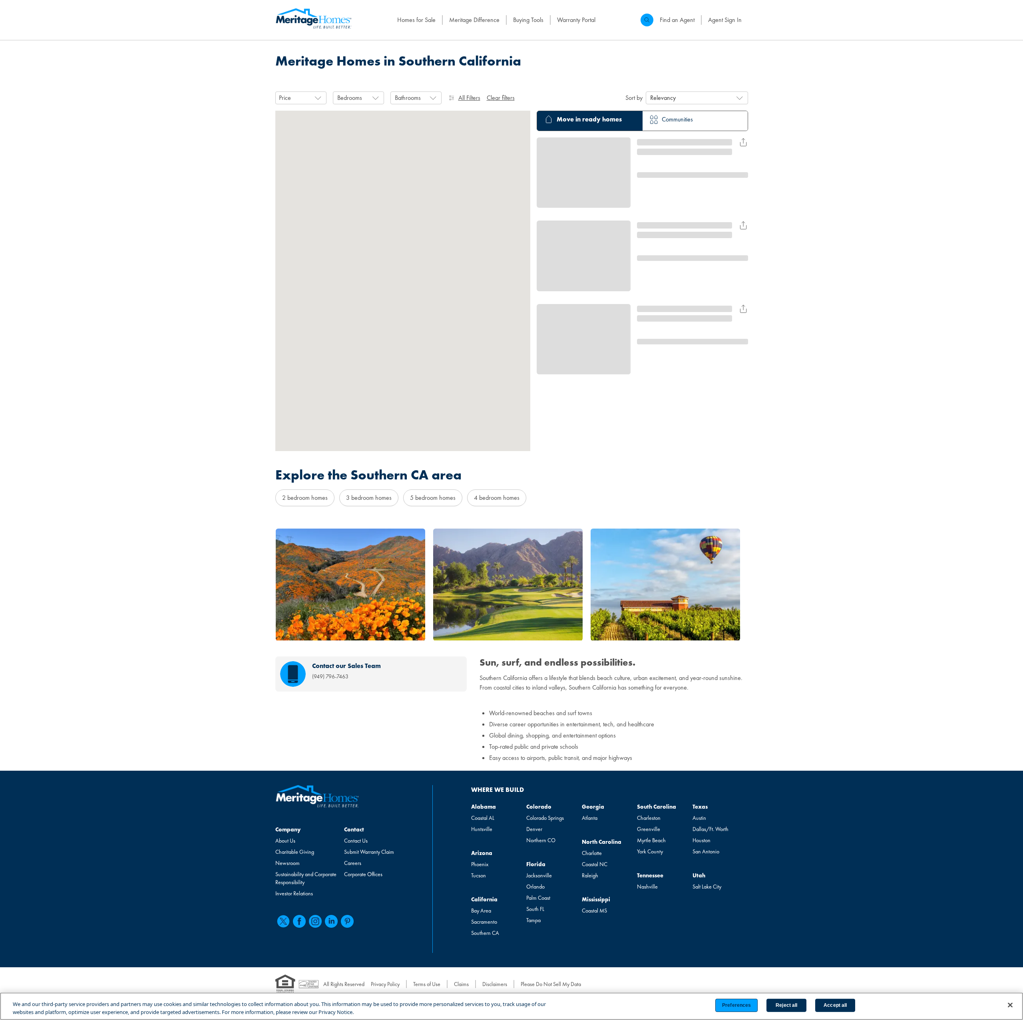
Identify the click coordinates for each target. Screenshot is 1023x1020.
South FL (535, 909)
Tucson (478, 875)
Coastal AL (482, 817)
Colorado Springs (545, 817)
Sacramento (484, 921)
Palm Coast (538, 897)
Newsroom (287, 863)
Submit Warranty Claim (369, 851)
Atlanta (589, 817)
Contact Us (356, 840)
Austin (699, 817)
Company (288, 829)
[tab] (590, 121)
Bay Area (481, 910)
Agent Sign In (725, 20)
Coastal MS (594, 910)
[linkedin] (331, 921)
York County (650, 851)
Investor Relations (294, 893)
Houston (702, 840)
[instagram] (315, 921)
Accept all (835, 1005)
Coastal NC (594, 864)
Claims (461, 984)
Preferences (736, 1005)
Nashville (647, 886)
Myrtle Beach (651, 840)
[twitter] (283, 921)
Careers (352, 863)
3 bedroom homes (369, 497)
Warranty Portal (576, 20)
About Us (285, 840)
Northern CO (540, 840)
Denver (534, 829)
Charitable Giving (294, 851)
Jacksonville (539, 875)
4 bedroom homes (496, 497)
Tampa (533, 920)
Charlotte (592, 853)
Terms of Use (426, 984)
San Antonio (706, 851)
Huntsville (481, 829)
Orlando (535, 886)
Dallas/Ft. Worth (710, 829)
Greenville (648, 829)
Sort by (634, 97)
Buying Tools (528, 20)
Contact (354, 829)
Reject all (786, 1005)
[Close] (1010, 1005)
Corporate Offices (363, 874)
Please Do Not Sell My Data (551, 984)
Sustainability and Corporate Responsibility (305, 878)
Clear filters (501, 97)
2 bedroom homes (305, 497)
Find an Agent (677, 20)
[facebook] (299, 921)
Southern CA (485, 932)
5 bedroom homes (433, 497)
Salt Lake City (707, 886)
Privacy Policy (385, 984)
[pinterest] (347, 921)
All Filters (469, 97)
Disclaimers (494, 984)
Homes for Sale (416, 20)
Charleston (649, 817)
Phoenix (479, 864)
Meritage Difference (474, 20)
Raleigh (590, 875)
